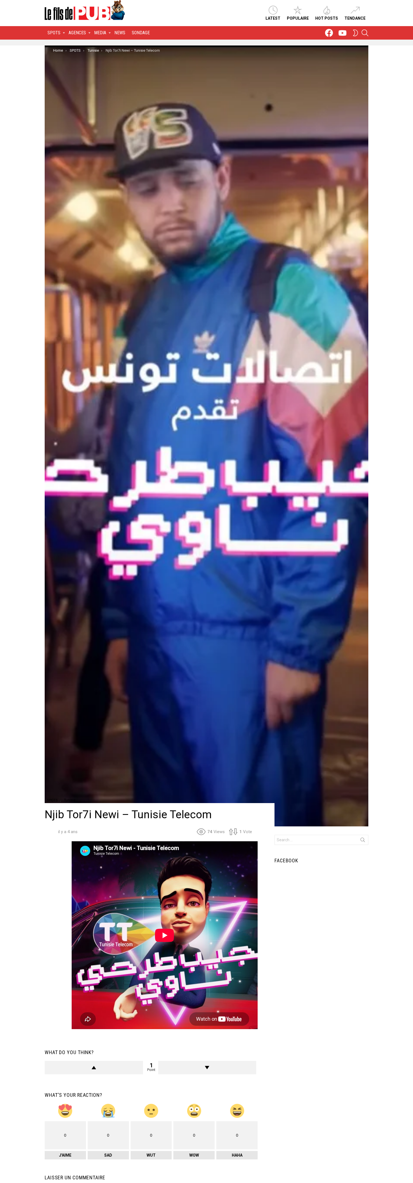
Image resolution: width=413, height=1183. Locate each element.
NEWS (119, 32)
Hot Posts (326, 18)
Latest (273, 18)
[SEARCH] (365, 32)
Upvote (94, 1067)
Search (362, 841)
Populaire (298, 18)
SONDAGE (141, 32)
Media (100, 32)
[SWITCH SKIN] (355, 32)
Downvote (207, 1067)
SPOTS (53, 32)
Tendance (355, 18)
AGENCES (77, 32)
